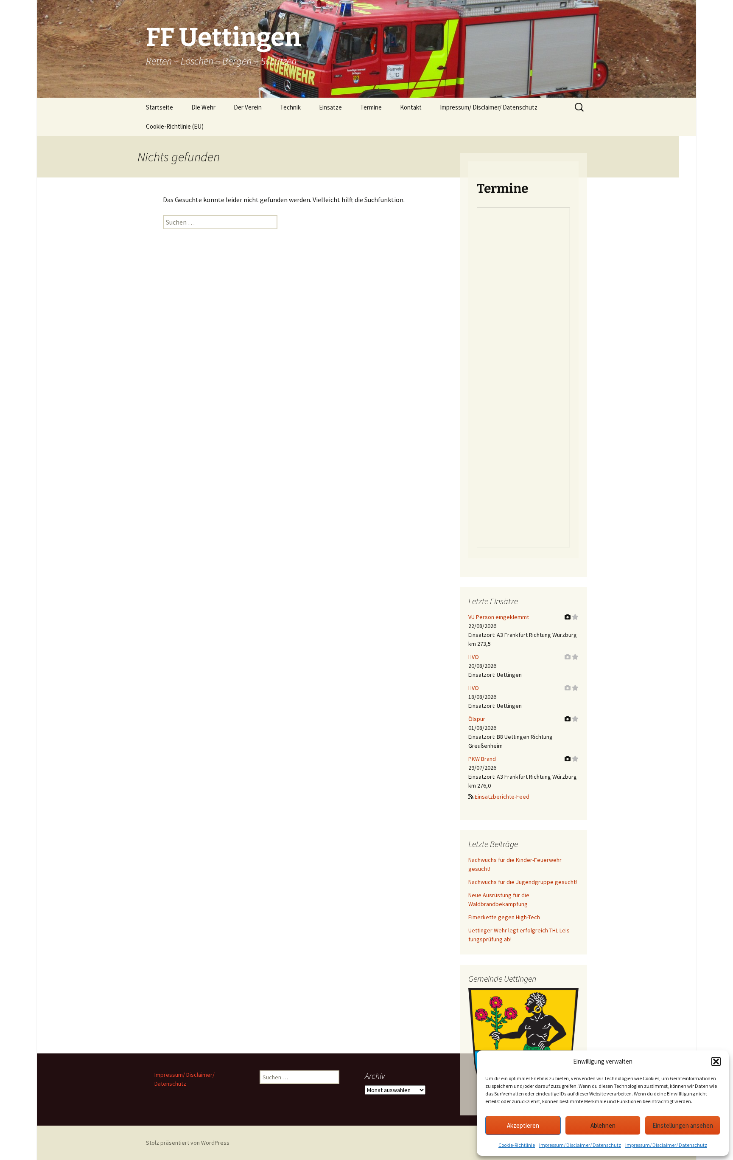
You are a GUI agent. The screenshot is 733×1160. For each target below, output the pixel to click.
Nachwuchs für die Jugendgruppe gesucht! (522, 882)
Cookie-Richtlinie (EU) (175, 126)
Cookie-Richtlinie (516, 1145)
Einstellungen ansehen (682, 1125)
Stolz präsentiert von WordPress (187, 1142)
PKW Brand (482, 759)
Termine (371, 107)
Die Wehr (203, 107)
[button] (716, 1061)
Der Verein (248, 107)
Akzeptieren (523, 1125)
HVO (473, 657)
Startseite (159, 107)
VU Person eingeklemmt (498, 617)
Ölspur (476, 719)
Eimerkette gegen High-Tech (504, 917)
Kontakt (411, 107)
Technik (290, 107)
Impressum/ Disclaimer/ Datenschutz (580, 1145)
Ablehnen (602, 1125)
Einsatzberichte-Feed (502, 796)
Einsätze (330, 107)
